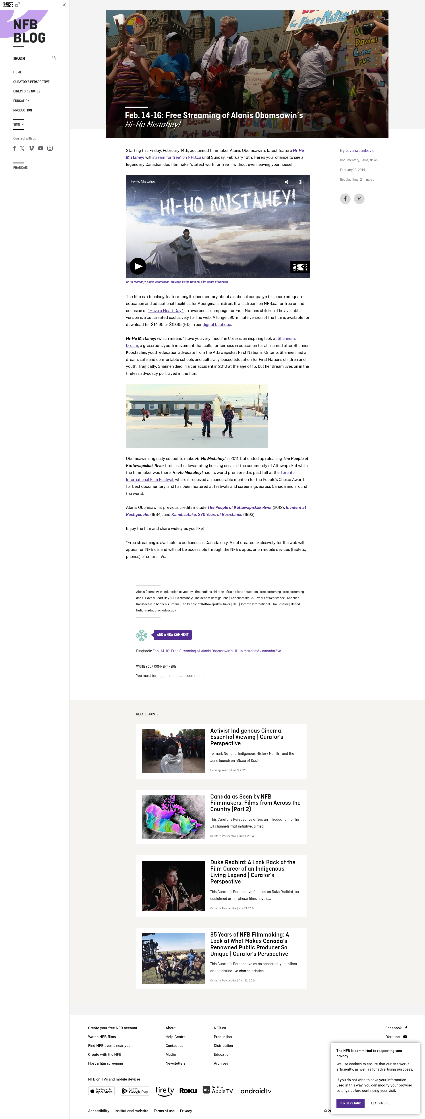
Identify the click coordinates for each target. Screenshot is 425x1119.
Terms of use (164, 1111)
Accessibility (98, 1111)
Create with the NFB (105, 1054)
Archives (221, 1063)
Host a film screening (105, 1063)
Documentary (349, 160)
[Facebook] (14, 149)
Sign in (18, 124)
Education (21, 101)
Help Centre (175, 1037)
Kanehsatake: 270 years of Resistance (258, 598)
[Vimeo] (31, 149)
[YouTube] (40, 149)
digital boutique (217, 324)
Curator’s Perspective (31, 82)
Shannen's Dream (166, 604)
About (171, 1028)
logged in (164, 676)
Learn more (380, 1103)
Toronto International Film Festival (265, 604)
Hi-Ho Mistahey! (182, 598)
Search (19, 59)
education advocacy (178, 592)
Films (364, 160)
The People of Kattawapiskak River (205, 604)
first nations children (209, 592)
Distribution (223, 1046)
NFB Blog (29, 32)
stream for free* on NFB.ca (176, 157)
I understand (350, 1103)
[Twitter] (22, 149)
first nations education (242, 592)
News (374, 160)
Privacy (186, 1111)
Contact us (174, 1046)
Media (171, 1054)
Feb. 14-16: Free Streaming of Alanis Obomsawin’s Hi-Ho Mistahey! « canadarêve (217, 651)
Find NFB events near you (109, 1046)
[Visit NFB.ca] (29, 4)
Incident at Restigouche (212, 598)
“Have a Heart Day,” (166, 310)
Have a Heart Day (157, 598)
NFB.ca (220, 1028)
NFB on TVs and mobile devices (114, 1079)
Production (22, 110)
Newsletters (175, 1063)
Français (20, 168)
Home (17, 72)
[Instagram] (50, 149)
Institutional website (131, 1111)
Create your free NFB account (112, 1028)
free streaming (270, 592)
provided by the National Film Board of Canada (199, 282)
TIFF (235, 604)
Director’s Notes (26, 91)
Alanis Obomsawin (149, 592)
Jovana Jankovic (360, 150)
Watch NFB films (102, 1037)
